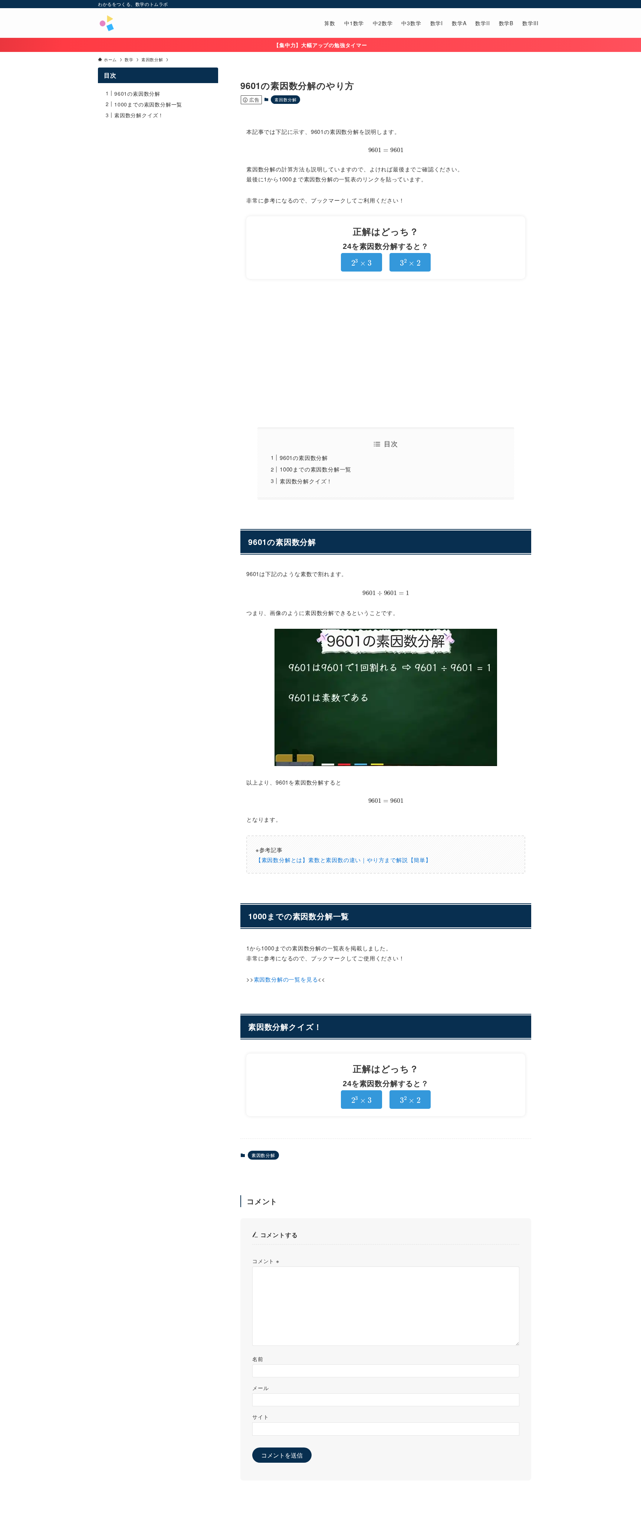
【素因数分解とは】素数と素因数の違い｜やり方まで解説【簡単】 (343, 860)
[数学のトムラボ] (106, 23)
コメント (265, 1261)
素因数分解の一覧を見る (286, 979)
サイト (260, 1416)
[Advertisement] (385, 353)
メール (260, 1387)
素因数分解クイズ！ (306, 481)
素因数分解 (285, 99)
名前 (257, 1359)
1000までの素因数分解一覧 (315, 469)
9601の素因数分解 (304, 457)
